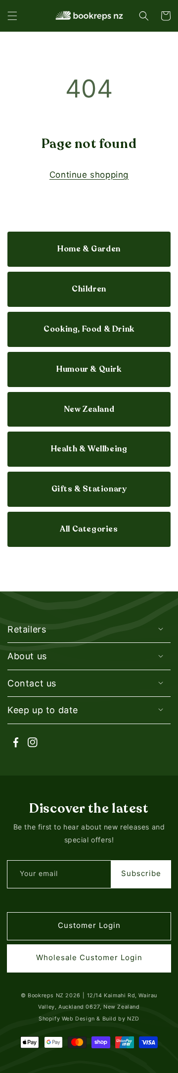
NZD (133, 1019)
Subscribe (141, 873)
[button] (12, 16)
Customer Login (89, 925)
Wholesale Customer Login (89, 957)
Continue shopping (89, 175)
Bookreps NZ (46, 995)
